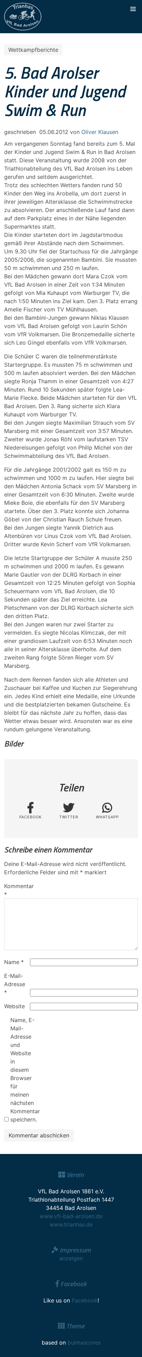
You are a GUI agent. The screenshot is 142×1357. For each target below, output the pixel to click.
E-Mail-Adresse (14, 984)
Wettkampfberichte (33, 49)
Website (14, 1006)
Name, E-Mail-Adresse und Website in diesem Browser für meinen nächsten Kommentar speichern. (22, 1070)
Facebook (85, 1300)
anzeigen (71, 1258)
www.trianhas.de (71, 1224)
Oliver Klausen (99, 131)
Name (14, 962)
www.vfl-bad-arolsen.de (71, 1216)
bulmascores (84, 1342)
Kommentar (16, 890)
